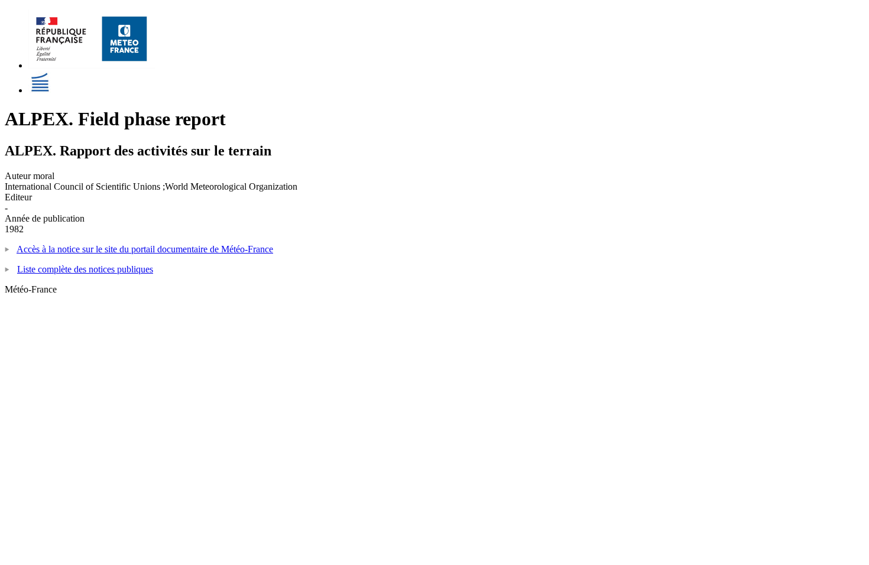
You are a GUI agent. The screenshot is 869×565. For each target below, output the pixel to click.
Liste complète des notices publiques (85, 269)
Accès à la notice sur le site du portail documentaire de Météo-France (145, 249)
